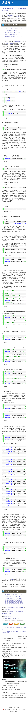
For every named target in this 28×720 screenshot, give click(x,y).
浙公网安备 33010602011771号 (12, 709)
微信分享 (22, 623)
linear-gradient (17, 41)
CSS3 (17, 16)
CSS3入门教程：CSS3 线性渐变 (15, 608)
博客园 (10, 707)
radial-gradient (9, 43)
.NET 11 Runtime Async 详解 (9, 685)
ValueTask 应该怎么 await (8, 687)
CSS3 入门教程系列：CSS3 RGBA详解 (14, 603)
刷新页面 (20, 636)
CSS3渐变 (15, 618)
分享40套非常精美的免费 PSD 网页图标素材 (17, 694)
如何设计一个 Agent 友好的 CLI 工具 (11, 689)
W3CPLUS (7, 609)
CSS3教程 (10, 618)
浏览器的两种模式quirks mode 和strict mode (17, 697)
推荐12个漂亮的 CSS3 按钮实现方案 (13, 34)
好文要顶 (5, 623)
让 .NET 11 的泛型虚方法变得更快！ (11, 684)
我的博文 (6, 616)
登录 (21, 639)
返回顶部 (25, 636)
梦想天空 (7, 2)
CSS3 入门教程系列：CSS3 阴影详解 (13, 600)
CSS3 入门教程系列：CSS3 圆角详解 (13, 598)
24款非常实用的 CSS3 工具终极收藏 (13, 36)
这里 (12, 579)
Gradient (20, 618)
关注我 (10, 623)
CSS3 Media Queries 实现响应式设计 (13, 596)
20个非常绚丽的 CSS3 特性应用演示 (13, 30)
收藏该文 (16, 623)
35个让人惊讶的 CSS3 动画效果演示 (13, 32)
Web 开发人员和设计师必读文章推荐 (13, 28)
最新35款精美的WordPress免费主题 (15, 695)
